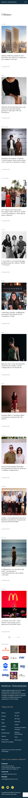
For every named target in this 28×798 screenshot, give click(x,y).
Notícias (3, 716)
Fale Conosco (18, 740)
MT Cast (17, 716)
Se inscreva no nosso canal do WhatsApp (11, 750)
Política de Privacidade (7, 742)
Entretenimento (5, 733)
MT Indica (17, 719)
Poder (3, 719)
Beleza (3, 729)
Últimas (3, 713)
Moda (2, 723)
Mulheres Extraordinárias (19, 733)
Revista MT (17, 721)
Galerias (3, 736)
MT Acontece (4, 739)
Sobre (16, 737)
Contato (17, 724)
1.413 (17, 637)
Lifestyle (3, 726)
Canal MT (17, 713)
